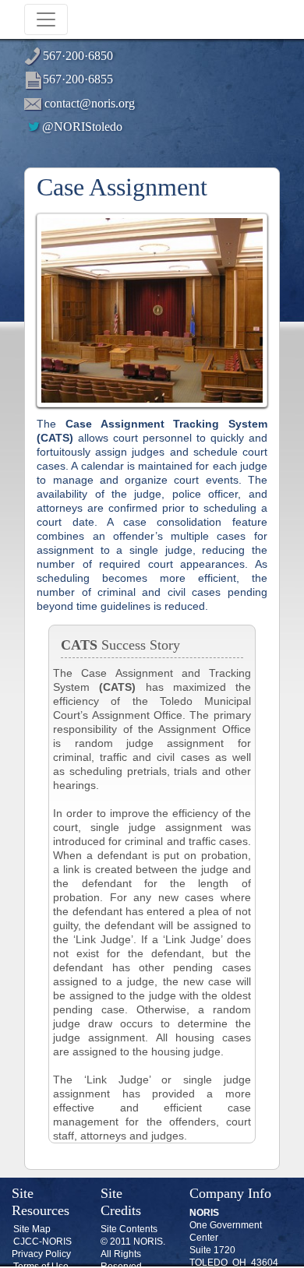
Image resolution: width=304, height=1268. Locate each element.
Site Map (32, 1229)
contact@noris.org (89, 103)
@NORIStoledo (82, 126)
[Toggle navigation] (46, 19)
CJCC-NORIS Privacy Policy (42, 1247)
